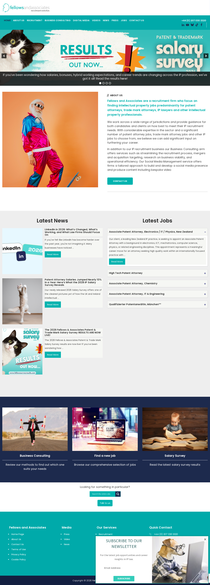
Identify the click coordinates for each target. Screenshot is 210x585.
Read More (53, 254)
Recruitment (34, 20)
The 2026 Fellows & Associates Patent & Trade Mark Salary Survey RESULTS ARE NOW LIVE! (73, 332)
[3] (107, 83)
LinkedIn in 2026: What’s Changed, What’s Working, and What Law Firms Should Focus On (72, 232)
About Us (18, 20)
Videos (96, 20)
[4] (110, 83)
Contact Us (136, 20)
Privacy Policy (18, 554)
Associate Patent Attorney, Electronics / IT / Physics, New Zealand (151, 232)
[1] (100, 83)
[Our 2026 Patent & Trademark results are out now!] (105, 56)
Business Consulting (58, 20)
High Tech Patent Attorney (126, 273)
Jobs (124, 20)
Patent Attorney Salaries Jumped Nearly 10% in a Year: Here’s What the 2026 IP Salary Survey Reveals (73, 282)
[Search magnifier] (118, 494)
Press (115, 20)
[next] (206, 55)
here (123, 79)
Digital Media (81, 20)
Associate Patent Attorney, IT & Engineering (136, 294)
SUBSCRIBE (123, 578)
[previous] (4, 55)
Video (67, 539)
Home (7, 20)
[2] (103, 83)
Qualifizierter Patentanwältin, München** (135, 304)
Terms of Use (18, 549)
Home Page (17, 534)
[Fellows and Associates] (104, 7)
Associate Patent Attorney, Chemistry (133, 283)
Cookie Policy (18, 559)
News (106, 20)
